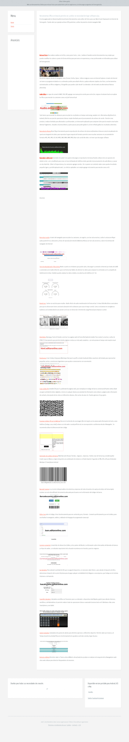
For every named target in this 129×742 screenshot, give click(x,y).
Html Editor (43, 337)
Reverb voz (43, 303)
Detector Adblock (45, 657)
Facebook (95, 698)
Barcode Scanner (44, 489)
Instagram (101, 698)
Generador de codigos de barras (49, 456)
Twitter (90, 698)
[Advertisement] (21, 73)
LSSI (79, 725)
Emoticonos (43, 358)
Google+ (90, 692)
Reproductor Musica (45, 131)
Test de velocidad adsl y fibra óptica (50, 267)
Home (12, 22)
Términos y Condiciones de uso (57, 725)
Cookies (69, 725)
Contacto (74, 725)
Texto (12, 26)
